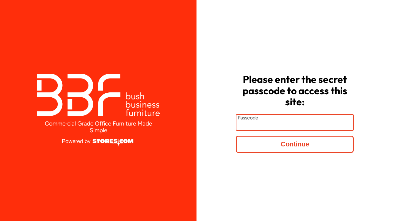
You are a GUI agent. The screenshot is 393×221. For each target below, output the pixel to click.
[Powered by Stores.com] (98, 143)
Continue (295, 144)
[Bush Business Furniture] (98, 95)
